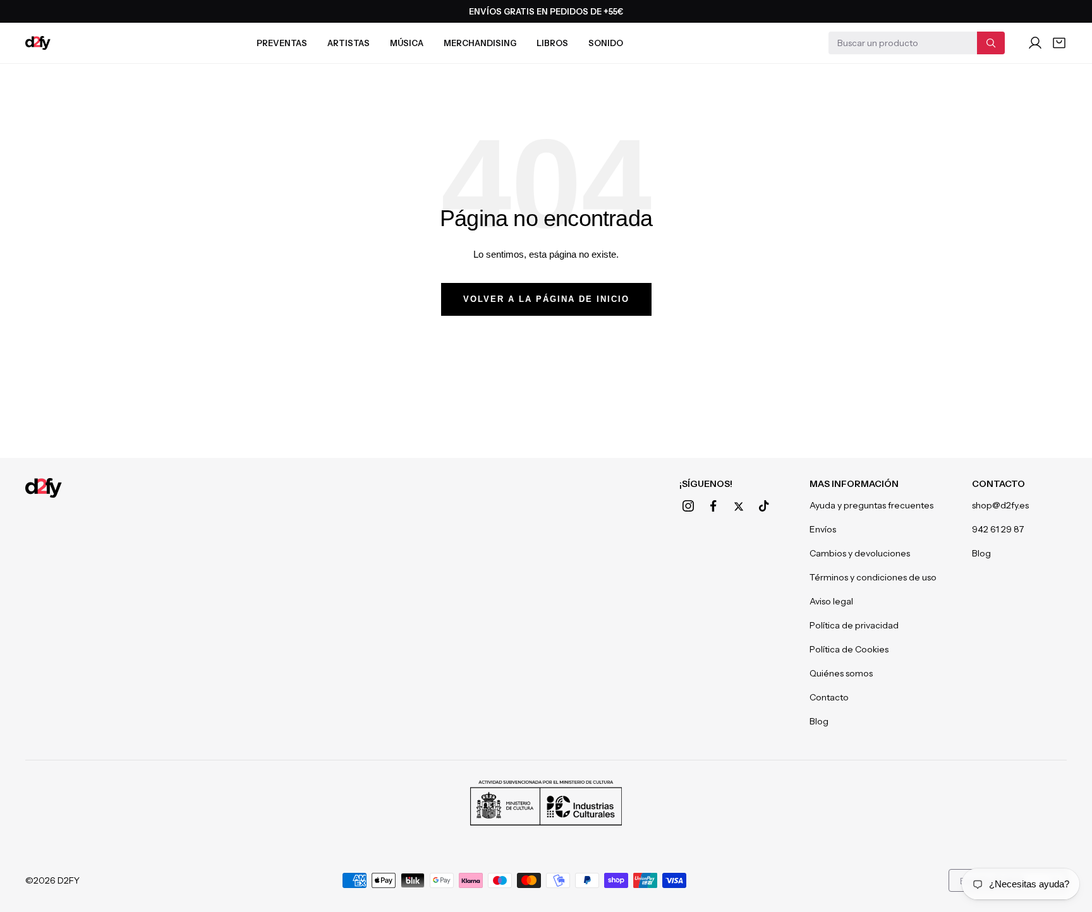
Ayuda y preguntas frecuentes (871, 505)
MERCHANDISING (480, 43)
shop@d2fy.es (1000, 505)
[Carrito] (1059, 43)
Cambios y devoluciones (860, 553)
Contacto (829, 697)
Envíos (823, 529)
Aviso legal (831, 601)
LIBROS (552, 43)
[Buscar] (991, 43)
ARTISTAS (348, 43)
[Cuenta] (1035, 43)
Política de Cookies (849, 649)
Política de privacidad (854, 625)
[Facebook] (713, 506)
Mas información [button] (854, 483)
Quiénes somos (841, 673)
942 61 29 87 (998, 529)
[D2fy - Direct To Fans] (38, 43)
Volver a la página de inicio (546, 299)
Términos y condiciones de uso (873, 577)
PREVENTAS (282, 43)
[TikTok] (764, 506)
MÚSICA (406, 43)
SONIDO (605, 43)
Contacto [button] (998, 483)
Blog (819, 721)
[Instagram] (688, 506)
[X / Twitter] (739, 506)
